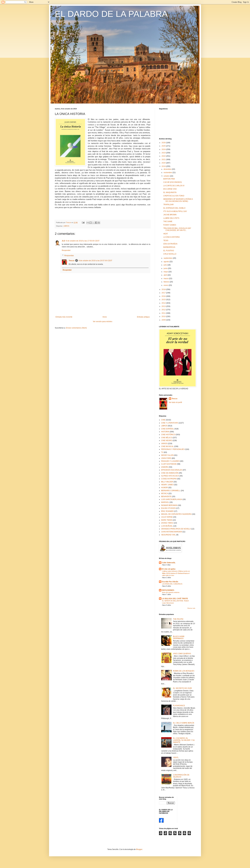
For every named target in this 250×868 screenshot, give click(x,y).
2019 (164, 166)
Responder (66, 250)
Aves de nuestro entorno (170, 592)
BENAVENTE (166, 497)
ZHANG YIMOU (167, 523)
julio (165, 265)
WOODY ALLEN (167, 455)
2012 (164, 310)
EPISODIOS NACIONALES (171, 470)
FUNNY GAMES (169, 225)
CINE (163, 420)
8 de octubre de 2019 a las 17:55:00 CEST (82, 241)
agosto (166, 262)
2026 (164, 143)
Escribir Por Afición (170, 582)
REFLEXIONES (168, 590)
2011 (164, 313)
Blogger (139, 849)
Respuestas (69, 256)
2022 (164, 156)
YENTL (176, 758)
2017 (164, 293)
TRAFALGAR (168, 205)
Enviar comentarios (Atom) (76, 328)
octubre (167, 176)
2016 (164, 296)
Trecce (71, 261)
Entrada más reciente (64, 317)
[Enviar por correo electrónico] (87, 222)
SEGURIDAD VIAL (168, 535)
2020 (164, 163)
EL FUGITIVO (168, 251)
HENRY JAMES (167, 485)
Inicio (105, 317)
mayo (166, 272)
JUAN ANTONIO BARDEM (171, 532)
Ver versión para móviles (102, 322)
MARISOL (165, 502)
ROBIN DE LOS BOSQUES (183, 671)
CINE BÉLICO (166, 438)
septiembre (168, 258)
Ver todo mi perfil (175, 402)
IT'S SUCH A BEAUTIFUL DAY (175, 211)
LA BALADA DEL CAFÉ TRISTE (175, 599)
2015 (164, 300)
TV (162, 452)
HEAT (165, 234)
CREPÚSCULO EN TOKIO (173, 196)
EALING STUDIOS (168, 508)
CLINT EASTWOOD (169, 464)
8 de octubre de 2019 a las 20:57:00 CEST (95, 261)
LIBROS (66, 226)
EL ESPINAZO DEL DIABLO (174, 208)
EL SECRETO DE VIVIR (182, 688)
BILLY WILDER (167, 482)
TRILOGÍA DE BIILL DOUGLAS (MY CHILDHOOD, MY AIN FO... (177, 229)
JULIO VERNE (167, 517)
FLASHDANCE (179, 706)
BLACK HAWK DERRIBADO (178, 637)
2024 (164, 149)
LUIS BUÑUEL (167, 526)
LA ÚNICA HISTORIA (171, 237)
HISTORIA (165, 432)
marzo (166, 278)
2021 (164, 160)
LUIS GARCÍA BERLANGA (171, 499)
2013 (164, 306)
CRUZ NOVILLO (169, 254)
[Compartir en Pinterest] (98, 222)
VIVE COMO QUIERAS (182, 654)
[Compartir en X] (93, 222)
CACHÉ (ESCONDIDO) (172, 182)
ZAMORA (165, 467)
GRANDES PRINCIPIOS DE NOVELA (176, 529)
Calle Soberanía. (168, 563)
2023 (164, 153)
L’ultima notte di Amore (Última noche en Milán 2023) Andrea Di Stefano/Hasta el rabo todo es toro (176, 573)
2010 (164, 316)
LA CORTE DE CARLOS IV (173, 186)
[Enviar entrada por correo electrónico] (83, 222)
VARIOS (164, 444)
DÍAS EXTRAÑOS (170, 244)
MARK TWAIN (166, 520)
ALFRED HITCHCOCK (170, 476)
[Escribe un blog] (90, 222)
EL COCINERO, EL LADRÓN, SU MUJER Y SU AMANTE (184, 740)
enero (166, 285)
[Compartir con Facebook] (96, 222)
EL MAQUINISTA (170, 192)
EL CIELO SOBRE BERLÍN (183, 723)
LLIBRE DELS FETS (171, 218)
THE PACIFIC (178, 619)
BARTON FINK (169, 179)
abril (166, 275)
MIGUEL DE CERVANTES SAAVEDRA (176, 514)
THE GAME (167, 221)
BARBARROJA (169, 247)
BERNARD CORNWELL (170, 491)
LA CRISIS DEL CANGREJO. (172, 584)
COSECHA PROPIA (169, 479)
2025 (164, 146)
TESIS (165, 241)
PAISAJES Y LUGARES (170, 461)
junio (166, 268)
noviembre (168, 173)
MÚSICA (164, 493)
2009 (164, 320)
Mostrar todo (191, 608)
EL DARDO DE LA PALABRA (111, 14)
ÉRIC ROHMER (167, 511)
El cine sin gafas (168, 569)
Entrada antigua (143, 317)
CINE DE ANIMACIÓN (169, 473)
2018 (164, 289)
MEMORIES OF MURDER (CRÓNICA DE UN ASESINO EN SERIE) (178, 200)
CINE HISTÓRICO (168, 435)
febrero (167, 282)
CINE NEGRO (166, 440)
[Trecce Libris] (161, 822)
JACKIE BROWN (170, 215)
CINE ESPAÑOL (167, 429)
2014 (164, 303)
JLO (63, 241)
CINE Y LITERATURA (169, 423)
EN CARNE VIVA (170, 189)
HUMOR (164, 488)
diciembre (168, 169)
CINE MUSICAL (167, 446)
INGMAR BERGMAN (169, 505)
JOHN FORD (166, 458)
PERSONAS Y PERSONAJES (173, 449)
